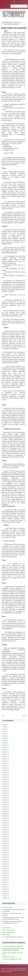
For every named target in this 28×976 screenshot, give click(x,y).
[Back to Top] (25, 973)
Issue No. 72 (5, 882)
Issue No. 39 (5, 806)
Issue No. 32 (5, 790)
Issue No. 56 (5, 845)
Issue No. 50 (5, 832)
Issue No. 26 (5, 777)
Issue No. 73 (5, 884)
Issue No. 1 (5, 724)
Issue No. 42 (5, 813)
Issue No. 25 (5, 774)
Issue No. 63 (5, 861)
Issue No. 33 (5, 793)
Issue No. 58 (5, 850)
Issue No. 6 (5, 736)
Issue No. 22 (5, 768)
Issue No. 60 (5, 854)
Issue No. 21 (5, 765)
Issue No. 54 (5, 841)
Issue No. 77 (5, 893)
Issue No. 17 (5, 761)
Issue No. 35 (5, 797)
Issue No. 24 (5, 772)
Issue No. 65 (5, 866)
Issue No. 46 (5, 822)
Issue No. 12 (5, 749)
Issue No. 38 (5, 804)
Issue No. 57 (5, 848)
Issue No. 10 (5, 745)
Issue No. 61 (5, 857)
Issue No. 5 (5, 733)
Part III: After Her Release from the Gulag (12, 937)
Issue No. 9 (5, 743)
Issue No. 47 (5, 825)
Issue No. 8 (5, 740)
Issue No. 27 (5, 779)
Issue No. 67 (5, 870)
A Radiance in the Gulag (8, 930)
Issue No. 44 (5, 818)
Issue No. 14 (5, 754)
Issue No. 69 (5, 875)
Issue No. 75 (5, 889)
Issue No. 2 (5, 727)
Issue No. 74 (5, 886)
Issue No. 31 (5, 788)
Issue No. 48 (5, 827)
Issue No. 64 (5, 864)
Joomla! (3, 970)
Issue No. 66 (5, 868)
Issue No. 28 (5, 781)
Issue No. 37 (5, 802)
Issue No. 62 (5, 859)
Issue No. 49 (5, 829)
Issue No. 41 (5, 811)
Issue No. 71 (5, 880)
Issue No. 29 (5, 784)
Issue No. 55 (5, 843)
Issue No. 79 (5, 898)
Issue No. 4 (5, 731)
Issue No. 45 (5, 820)
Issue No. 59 (5, 852)
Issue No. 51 (5, 834)
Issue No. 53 (5, 838)
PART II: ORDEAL (6, 934)
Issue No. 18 (5, 763)
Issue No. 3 (5, 729)
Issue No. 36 (5, 800)
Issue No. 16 (5, 758)
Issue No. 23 (5, 770)
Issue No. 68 (5, 873)
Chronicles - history (7, 907)
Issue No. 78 (5, 896)
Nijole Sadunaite (6, 927)
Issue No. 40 (5, 809)
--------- (3, 925)
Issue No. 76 (5, 891)
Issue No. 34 (5, 795)
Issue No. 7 (5, 738)
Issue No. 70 (5, 877)
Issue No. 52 (5, 836)
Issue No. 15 (5, 756)
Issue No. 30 (5, 786)
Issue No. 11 (5, 747)
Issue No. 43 (5, 816)
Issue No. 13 (5, 752)
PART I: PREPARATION (8, 932)
